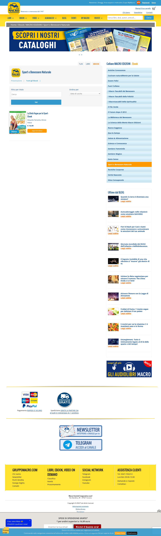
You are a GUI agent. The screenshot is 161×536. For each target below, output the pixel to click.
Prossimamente (54, 484)
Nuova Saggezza (115, 128)
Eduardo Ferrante (34, 120)
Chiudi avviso (131, 533)
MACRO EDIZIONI (34, 24)
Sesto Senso (113, 159)
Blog (64, 18)
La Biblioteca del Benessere (119, 117)
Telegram (86, 474)
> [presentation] (81, 54)
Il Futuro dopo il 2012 (117, 112)
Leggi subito (126, 201)
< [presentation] (79, 54)
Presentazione (16, 81)
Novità (50, 481)
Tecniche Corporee (116, 169)
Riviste (97, 18)
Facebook (86, 477)
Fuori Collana (113, 86)
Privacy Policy (120, 533)
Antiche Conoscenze (116, 70)
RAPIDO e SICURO (34, 410)
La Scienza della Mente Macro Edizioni (124, 122)
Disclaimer (80, 512)
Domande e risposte (125, 481)
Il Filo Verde (113, 107)
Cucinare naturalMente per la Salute (123, 75)
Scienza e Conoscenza (117, 143)
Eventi (73, 18)
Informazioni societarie (80, 506)
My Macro (85, 18)
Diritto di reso (80, 509)
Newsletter (138, 12)
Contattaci (121, 484)
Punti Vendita (18, 480)
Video (34, 18)
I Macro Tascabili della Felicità (120, 96)
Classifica (51, 478)
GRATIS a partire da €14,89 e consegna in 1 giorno (64, 411)
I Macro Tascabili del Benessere (121, 91)
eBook (22, 18)
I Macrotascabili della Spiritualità (122, 101)
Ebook (21, 24)
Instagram (86, 480)
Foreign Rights (18, 483)
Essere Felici (113, 81)
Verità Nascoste (115, 175)
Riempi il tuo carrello (143, 8)
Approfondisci (37, 131)
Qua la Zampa (114, 133)
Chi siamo (126, 12)
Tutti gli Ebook (32, 81)
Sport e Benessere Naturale (57, 24)
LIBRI (88, 64)
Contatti (149, 12)
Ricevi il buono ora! (87, 527)
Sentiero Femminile (116, 149)
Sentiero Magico (115, 154)
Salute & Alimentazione (118, 138)
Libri (10, 18)
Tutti (81, 64)
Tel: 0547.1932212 (125, 474)
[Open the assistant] (6, 530)
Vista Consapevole (116, 180)
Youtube (85, 483)
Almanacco (50, 18)
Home (13, 24)
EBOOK (96, 64)
